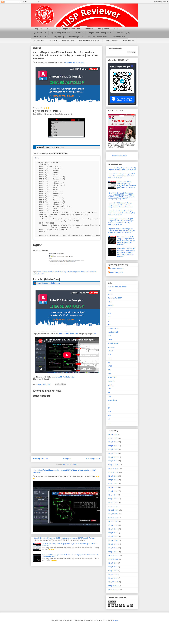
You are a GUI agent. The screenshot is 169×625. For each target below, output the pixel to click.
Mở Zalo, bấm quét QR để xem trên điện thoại (124, 99)
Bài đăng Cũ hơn (93, 459)
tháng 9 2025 (112, 476)
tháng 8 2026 (112, 434)
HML (109, 355)
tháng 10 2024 (113, 517)
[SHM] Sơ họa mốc (41, 37)
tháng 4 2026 (112, 449)
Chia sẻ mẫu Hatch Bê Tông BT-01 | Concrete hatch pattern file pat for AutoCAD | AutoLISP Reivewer (126, 240)
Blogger (115, 620)
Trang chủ (38, 29)
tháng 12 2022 (113, 582)
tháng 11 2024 (113, 514)
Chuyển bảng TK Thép (71, 29)
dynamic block (113, 343)
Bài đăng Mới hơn (40, 459)
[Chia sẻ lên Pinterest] (65, 384)
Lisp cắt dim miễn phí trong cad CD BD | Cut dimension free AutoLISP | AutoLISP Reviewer (64, 538)
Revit (109, 373)
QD (109, 321)
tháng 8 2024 (112, 525)
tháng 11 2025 (113, 468)
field (109, 411)
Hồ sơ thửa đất (128, 41)
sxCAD (110, 351)
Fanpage (117, 29)
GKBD (110, 302)
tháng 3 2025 (112, 499)
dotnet (110, 294)
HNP (109, 317)
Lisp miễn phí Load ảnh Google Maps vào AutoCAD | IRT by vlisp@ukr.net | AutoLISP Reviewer (120, 205)
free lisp (110, 305)
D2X (109, 313)
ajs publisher (112, 400)
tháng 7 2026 (112, 438)
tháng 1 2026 (112, 461)
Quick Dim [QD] (119, 37)
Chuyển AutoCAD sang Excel (99, 33)
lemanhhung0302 (116, 272)
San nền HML (39, 41)
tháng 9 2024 (112, 521)
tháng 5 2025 (112, 491)
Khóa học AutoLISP (115, 298)
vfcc (109, 423)
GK (109, 392)
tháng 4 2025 (112, 495)
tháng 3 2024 (112, 544)
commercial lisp (113, 328)
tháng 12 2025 (113, 464)
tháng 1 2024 (112, 552)
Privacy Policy (103, 29)
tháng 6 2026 (112, 442)
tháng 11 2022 (113, 586)
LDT (109, 309)
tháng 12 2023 (113, 555)
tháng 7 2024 (112, 529)
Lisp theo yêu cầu (76, 37)
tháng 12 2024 (113, 510)
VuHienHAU (112, 377)
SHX (109, 336)
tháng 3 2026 (112, 453)
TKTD (110, 358)
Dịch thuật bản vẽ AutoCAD (89, 41)
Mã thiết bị (79, 33)
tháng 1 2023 (112, 578)
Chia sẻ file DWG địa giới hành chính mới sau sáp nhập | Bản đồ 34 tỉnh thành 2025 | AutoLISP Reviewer (126, 252)
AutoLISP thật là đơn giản (120, 67)
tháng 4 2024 (112, 540)
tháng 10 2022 (113, 589)
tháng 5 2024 (112, 536)
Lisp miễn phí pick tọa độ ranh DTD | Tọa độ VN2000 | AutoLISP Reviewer (122, 169)
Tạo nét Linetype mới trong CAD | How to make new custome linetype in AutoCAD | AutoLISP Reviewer (121, 231)
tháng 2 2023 (112, 574)
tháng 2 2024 (112, 548)
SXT (109, 324)
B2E (109, 370)
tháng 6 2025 (112, 487)
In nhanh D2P (52, 29)
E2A (109, 389)
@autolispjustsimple (119, 155)
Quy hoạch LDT (40, 33)
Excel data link (68, 41)
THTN (110, 339)
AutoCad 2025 (113, 332)
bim (109, 404)
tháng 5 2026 (112, 446)
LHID (109, 396)
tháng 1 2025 (112, 506)
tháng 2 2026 (112, 457)
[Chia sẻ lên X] (60, 384)
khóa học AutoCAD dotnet (117, 287)
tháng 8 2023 (112, 567)
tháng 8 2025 (112, 480)
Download (89, 29)
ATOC (110, 366)
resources (111, 347)
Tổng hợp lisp (58, 37)
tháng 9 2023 (112, 563)
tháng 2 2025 (112, 502)
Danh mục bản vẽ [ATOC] (98, 37)
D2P (94, 334)
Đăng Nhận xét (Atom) (70, 464)
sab (109, 419)
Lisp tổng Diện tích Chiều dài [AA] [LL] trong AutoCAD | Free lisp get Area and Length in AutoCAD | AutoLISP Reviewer (120, 221)
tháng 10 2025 (113, 472)
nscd (109, 415)
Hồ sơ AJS (53, 41)
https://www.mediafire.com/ (48, 283)
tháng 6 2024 (112, 533)
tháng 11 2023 (113, 559)
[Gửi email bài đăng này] (56, 384)
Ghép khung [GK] (123, 33)
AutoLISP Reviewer (117, 268)
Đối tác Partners (111, 41)
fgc (109, 408)
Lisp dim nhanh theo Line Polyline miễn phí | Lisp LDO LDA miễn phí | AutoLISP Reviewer (121, 213)
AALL (110, 362)
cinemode (111, 381)
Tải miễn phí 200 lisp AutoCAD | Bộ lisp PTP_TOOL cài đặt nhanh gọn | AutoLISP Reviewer (126, 184)
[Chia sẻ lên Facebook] (63, 384)
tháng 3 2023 (112, 570)
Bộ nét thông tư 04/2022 (60, 33)
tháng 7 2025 (112, 483)
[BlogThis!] (58, 384)
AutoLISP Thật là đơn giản (74, 62)
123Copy (111, 385)
